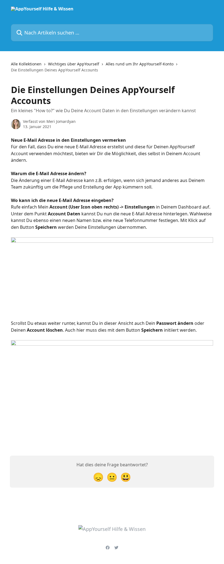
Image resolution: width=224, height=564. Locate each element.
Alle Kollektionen (26, 63)
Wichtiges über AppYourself (73, 63)
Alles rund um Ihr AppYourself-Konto (139, 63)
